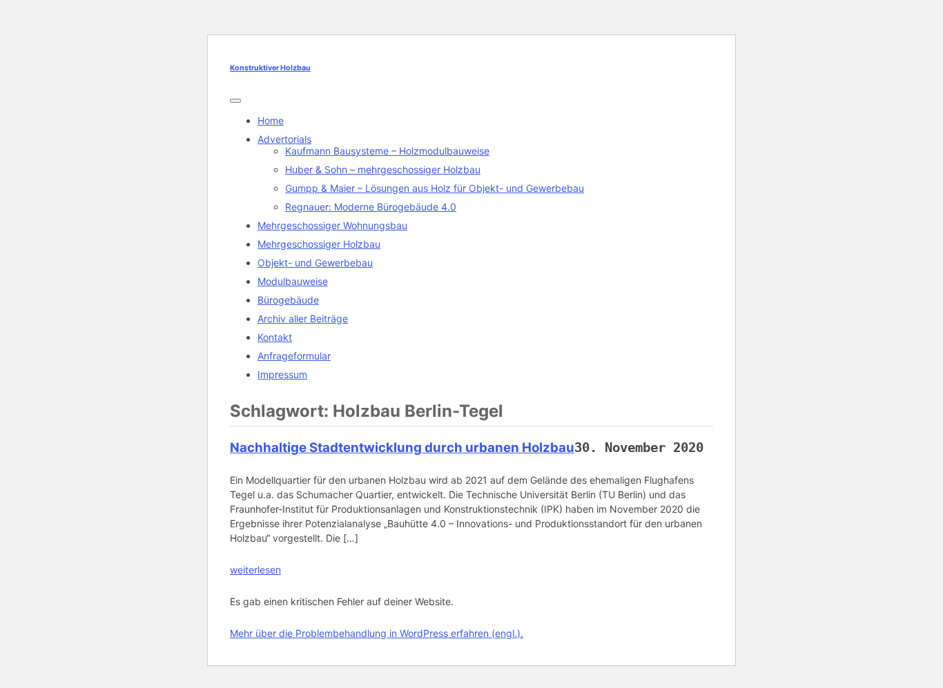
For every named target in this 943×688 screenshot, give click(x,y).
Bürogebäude (288, 300)
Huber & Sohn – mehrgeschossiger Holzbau (382, 169)
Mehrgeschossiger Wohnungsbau (332, 225)
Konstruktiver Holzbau (270, 67)
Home (270, 120)
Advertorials (284, 139)
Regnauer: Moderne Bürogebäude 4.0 (370, 207)
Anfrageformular (294, 356)
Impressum (282, 374)
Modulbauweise (292, 281)
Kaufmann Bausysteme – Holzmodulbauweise (387, 151)
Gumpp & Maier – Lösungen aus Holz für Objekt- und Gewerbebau (434, 188)
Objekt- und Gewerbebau (315, 262)
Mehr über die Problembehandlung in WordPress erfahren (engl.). (376, 633)
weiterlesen (255, 570)
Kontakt (274, 337)
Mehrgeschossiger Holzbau (318, 244)
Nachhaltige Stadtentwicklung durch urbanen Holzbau (402, 447)
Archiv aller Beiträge (302, 318)
